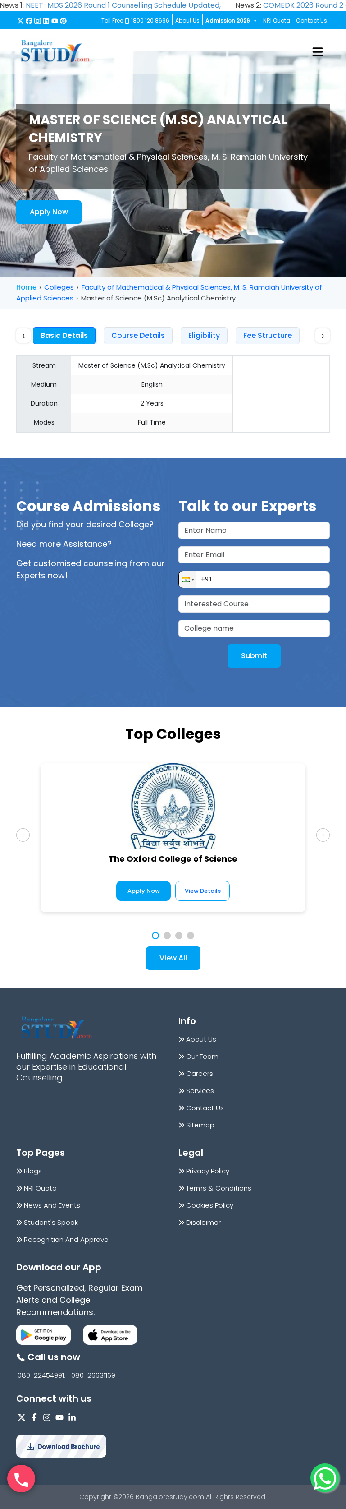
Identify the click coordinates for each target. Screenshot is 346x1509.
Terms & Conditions (218, 1188)
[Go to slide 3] (178, 935)
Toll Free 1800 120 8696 (135, 20)
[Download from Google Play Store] (43, 1335)
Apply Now (49, 212)
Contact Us (311, 20)
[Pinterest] (63, 21)
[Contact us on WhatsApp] (324, 1477)
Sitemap (200, 1125)
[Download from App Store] (110, 1335)
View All (173, 958)
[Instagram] (37, 21)
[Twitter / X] (20, 21)
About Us (187, 20)
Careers (199, 1074)
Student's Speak (51, 1222)
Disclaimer (203, 1222)
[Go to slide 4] (190, 935)
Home (26, 287)
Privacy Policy (207, 1171)
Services (200, 1091)
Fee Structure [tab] (267, 335)
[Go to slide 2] (167, 935)
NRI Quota (276, 20)
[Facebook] (29, 21)
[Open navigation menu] (317, 51)
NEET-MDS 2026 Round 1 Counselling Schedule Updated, (123, 5)
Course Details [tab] (138, 335)
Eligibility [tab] (204, 335)
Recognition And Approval (67, 1240)
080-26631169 (93, 1375)
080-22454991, (41, 1375)
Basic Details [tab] (64, 335)
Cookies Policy (209, 1205)
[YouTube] (54, 21)
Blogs (33, 1171)
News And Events (52, 1205)
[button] (187, 579)
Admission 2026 (231, 20)
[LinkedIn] (46, 21)
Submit (254, 656)
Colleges (59, 287)
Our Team (202, 1056)
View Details (203, 890)
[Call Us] (21, 1479)
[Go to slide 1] (155, 935)
